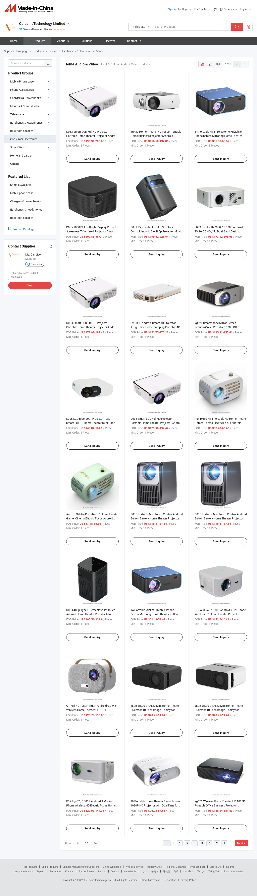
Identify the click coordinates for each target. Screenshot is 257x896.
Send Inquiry (92, 158)
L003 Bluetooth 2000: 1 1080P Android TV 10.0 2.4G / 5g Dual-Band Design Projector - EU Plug (219, 231)
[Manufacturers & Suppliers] (30, 8)
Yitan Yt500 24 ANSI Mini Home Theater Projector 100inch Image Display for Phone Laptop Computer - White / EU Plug (220, 710)
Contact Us (134, 41)
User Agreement (151, 880)
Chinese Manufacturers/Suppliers (81, 866)
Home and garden (21, 155)
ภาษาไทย (188, 871)
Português (55, 871)
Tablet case (17, 114)
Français (70, 871)
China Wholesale (112, 866)
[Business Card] (50, 246)
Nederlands (130, 871)
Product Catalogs (23, 229)
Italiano (102, 871)
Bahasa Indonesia (233, 871)
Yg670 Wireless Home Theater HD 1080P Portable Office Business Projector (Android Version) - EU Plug (220, 805)
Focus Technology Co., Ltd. (102, 880)
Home (13, 41)
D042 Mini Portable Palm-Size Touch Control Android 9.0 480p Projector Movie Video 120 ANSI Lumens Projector (156, 231)
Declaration (170, 880)
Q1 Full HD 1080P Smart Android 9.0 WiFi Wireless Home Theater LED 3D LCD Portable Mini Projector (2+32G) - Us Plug (91, 710)
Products (39, 41)
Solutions (86, 41)
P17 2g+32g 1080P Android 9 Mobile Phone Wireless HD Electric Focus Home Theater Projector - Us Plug (90, 805)
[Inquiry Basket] (215, 9)
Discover (109, 41)
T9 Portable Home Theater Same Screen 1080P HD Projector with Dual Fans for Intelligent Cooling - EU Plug (155, 805)
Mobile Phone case (22, 81)
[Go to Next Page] (245, 64)
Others (14, 164)
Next (240, 843)
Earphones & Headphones (26, 122)
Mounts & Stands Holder (25, 106)
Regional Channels (176, 866)
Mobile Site (215, 866)
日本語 (166, 871)
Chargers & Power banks (25, 98)
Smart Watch (18, 147)
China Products (50, 866)
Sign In (172, 9)
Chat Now (36, 264)
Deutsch (115, 871)
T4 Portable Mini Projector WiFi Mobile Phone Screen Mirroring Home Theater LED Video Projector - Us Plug (218, 136)
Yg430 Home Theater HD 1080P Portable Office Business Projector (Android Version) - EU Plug (156, 136)
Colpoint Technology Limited (42, 23)
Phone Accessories (22, 90)
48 (95, 843)
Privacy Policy (188, 880)
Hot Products (30, 866)
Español (41, 871)
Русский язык (86, 871)
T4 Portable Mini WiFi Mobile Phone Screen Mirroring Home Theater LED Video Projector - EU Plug (157, 614)
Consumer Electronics (23, 139)
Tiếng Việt (214, 871)
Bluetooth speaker (21, 131)
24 (78, 843)
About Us (63, 41)
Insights (230, 866)
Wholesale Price (134, 866)
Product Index (197, 866)
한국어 (154, 871)
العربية (143, 871)
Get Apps (228, 9)
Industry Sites (154, 866)
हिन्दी (176, 871)
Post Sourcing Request (249, 27)
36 (86, 843)
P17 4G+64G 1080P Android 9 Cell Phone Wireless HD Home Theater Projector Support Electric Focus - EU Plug (220, 614)
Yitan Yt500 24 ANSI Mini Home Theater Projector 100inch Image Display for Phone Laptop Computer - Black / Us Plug (156, 710)
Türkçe (200, 871)
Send (30, 285)
